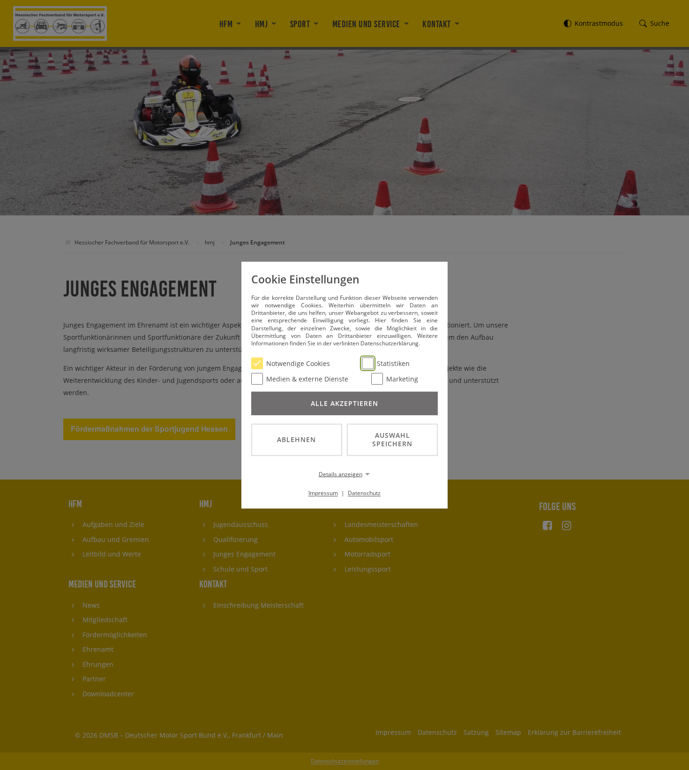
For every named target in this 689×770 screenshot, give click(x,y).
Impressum (323, 493)
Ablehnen (296, 439)
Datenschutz (364, 493)
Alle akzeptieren (344, 402)
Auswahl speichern (392, 439)
